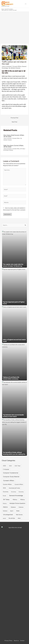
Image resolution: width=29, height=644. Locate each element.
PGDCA (5, 507)
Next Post (14, 122)
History (15, 499)
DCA (4, 488)
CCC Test (17, 466)
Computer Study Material (11, 476)
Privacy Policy (8, 640)
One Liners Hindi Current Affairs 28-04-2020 (13, 135)
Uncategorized (8, 514)
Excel (4, 495)
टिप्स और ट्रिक (12, 518)
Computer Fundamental (10, 473)
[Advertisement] (14, 26)
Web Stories (19, 514)
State (17, 511)
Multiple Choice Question (17, 503)
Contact (22, 640)
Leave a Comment (7, 66)
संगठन (19, 518)
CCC (4, 466)
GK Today (22, 148)
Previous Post (14, 117)
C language (6, 469)
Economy (5, 491)
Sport (11, 511)
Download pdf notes (14, 488)
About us (16, 640)
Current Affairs (7, 484)
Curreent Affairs (17, 66)
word (4, 518)
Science (13, 507)
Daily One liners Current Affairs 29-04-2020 (13, 146)
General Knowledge (16, 495)
